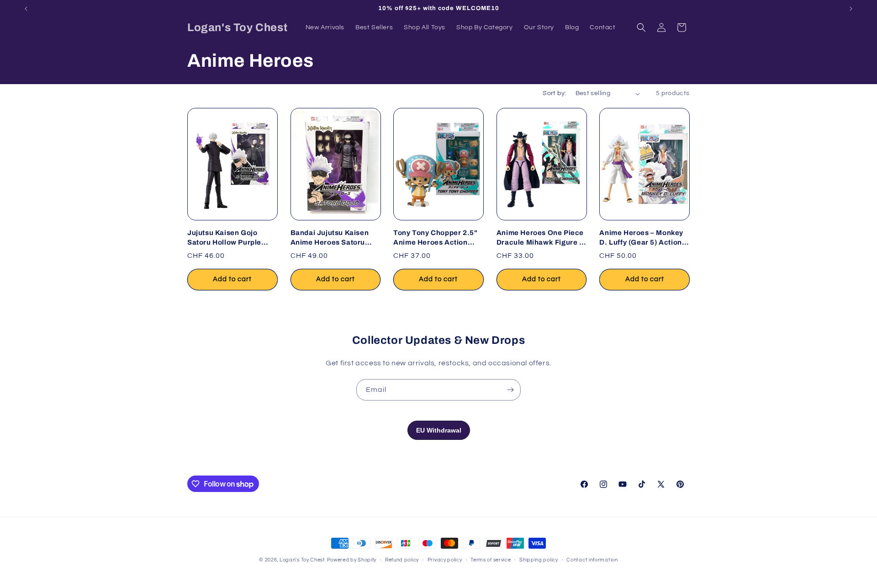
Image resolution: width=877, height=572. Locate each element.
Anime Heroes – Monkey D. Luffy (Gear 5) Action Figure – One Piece (641, 238)
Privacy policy (445, 559)
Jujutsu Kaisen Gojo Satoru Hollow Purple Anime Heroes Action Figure (224, 238)
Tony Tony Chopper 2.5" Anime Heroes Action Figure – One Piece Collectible (435, 238)
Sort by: (554, 93)
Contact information (592, 559)
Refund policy (402, 559)
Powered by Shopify (352, 559)
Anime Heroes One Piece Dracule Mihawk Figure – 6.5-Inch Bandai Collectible (540, 238)
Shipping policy (538, 559)
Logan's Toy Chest (302, 559)
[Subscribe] (510, 390)
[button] (641, 27)
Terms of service (490, 559)
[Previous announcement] (26, 8)
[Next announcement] (851, 8)
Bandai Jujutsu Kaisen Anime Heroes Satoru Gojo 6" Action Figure (330, 238)
